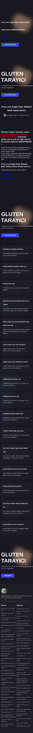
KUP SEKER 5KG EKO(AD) (23, 631)
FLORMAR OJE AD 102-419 (23, 620)
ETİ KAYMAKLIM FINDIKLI (7, 691)
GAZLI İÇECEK (20, 628)
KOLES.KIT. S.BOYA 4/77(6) (23, 688)
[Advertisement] (16, 5)
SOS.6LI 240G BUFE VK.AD (23, 726)
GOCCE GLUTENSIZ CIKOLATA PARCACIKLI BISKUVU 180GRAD (22, 680)
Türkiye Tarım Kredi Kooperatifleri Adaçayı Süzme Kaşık (23, 674)
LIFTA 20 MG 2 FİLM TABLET (23, 685)
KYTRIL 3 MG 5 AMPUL (22, 723)
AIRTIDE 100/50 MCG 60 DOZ (8, 622)
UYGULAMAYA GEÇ (10, 44)
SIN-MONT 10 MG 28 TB (7, 651)
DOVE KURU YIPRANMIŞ (22, 643)
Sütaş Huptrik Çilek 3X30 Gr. (23, 702)
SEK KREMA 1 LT (20, 655)
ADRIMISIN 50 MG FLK (7, 702)
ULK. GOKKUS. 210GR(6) (7, 709)
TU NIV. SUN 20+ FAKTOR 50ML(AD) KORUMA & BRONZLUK (23, 692)
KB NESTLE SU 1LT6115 (22, 608)
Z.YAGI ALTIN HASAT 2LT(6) (23, 653)
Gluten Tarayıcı (13, 115)
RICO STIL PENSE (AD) (7, 643)
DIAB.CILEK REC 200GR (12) (8, 663)
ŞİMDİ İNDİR (7, 575)
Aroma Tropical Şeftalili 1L (22, 645)
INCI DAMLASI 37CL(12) (7, 670)
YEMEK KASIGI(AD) (6, 712)
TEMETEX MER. (5, 694)
